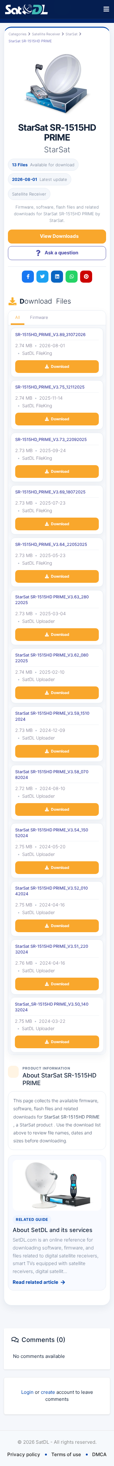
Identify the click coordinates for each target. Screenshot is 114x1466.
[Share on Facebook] (28, 277)
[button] (106, 9)
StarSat (72, 34)
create (48, 1392)
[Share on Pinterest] (86, 277)
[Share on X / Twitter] (42, 277)
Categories (18, 34)
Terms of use (66, 1454)
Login (27, 1392)
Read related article (35, 1282)
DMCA (99, 1454)
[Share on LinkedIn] (57, 277)
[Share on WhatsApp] (72, 277)
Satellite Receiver (46, 34)
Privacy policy (23, 1454)
